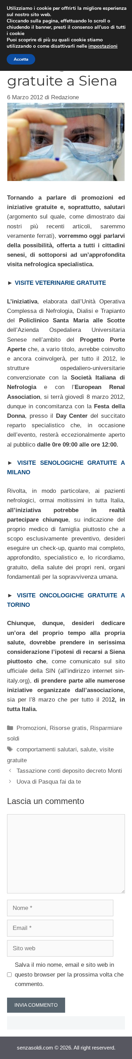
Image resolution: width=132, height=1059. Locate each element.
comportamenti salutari (47, 749)
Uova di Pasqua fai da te (49, 781)
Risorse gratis (68, 728)
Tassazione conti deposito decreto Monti (69, 771)
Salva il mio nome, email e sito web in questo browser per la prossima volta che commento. (69, 974)
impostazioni (103, 46)
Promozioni (31, 728)
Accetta (21, 59)
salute (88, 749)
